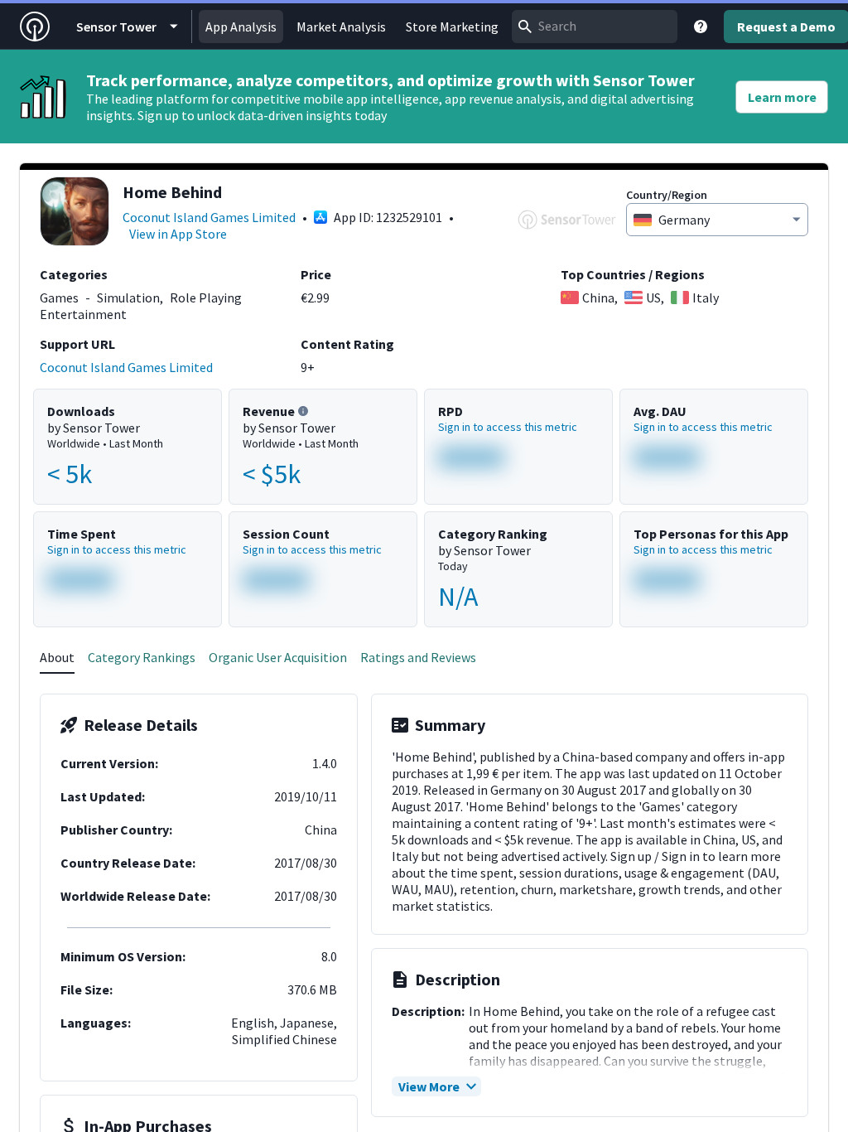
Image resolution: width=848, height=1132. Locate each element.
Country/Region (666, 194)
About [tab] (57, 657)
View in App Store (178, 233)
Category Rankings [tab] (141, 657)
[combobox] (594, 26)
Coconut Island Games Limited (209, 217)
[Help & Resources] (700, 26)
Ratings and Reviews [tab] (418, 657)
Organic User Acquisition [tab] (278, 657)
